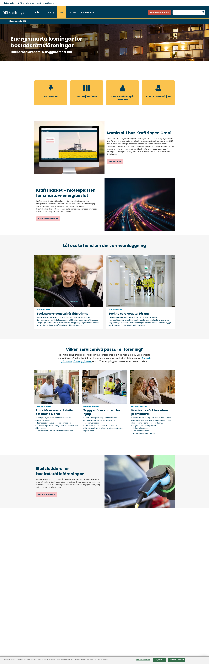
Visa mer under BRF (17, 21)
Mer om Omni (115, 161)
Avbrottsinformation (159, 12)
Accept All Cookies (176, 660)
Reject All (159, 660)
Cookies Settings (143, 660)
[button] (5, 21)
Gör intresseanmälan (48, 218)
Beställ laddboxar (46, 494)
